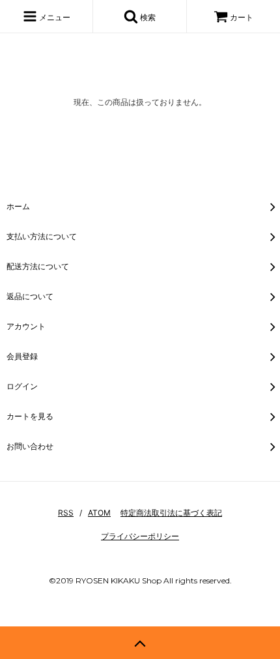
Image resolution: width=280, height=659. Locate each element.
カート (241, 17)
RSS (66, 513)
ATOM (99, 513)
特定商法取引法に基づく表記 (171, 513)
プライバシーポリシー (140, 536)
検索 (147, 17)
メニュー (53, 17)
